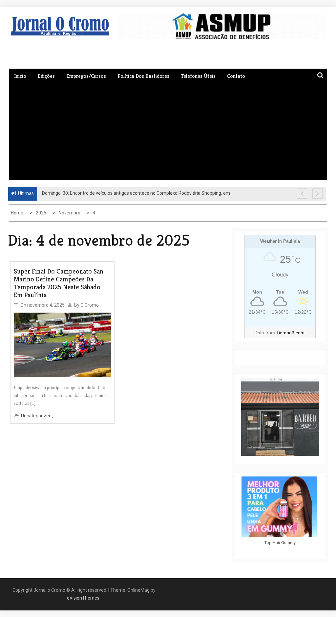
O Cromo (89, 305)
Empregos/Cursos (86, 76)
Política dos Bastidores (143, 76)
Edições (46, 76)
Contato (236, 76)
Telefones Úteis (198, 76)
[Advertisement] (168, 131)
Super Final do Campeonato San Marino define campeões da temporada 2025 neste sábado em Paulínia (58, 283)
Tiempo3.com (290, 332)
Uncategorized (36, 415)
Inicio (20, 76)
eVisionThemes (83, 598)
